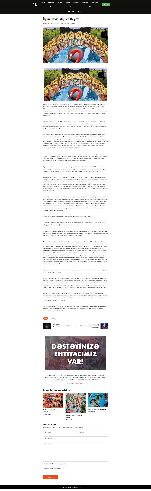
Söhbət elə (51, 2)
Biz (50, 6)
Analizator (76, 2)
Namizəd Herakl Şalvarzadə (85, 409)
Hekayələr (52, 318)
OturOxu (46, 23)
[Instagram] (78, 11)
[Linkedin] (82, 11)
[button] (114, 2)
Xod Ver (68, 2)
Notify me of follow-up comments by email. (55, 463)
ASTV (43, 2)
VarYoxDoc (85, 2)
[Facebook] (69, 11)
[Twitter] (73, 11)
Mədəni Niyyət (94, 2)
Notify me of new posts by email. (52, 468)
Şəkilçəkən (59, 2)
